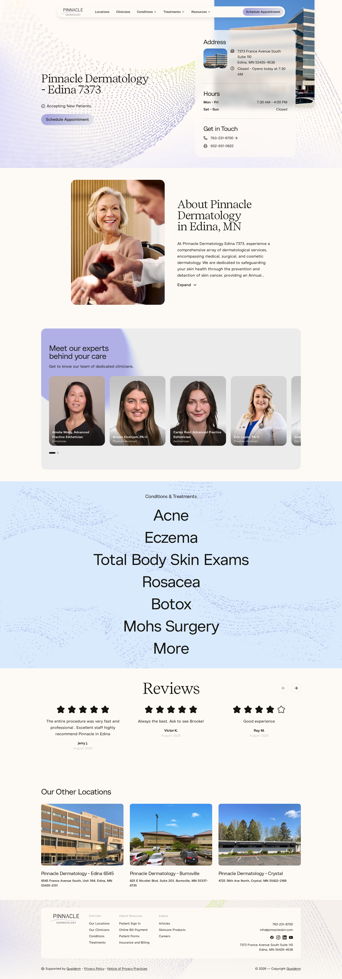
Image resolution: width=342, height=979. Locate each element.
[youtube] (291, 937)
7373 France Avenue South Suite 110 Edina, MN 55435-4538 (259, 57)
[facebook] (272, 937)
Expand (184, 284)
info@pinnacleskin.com (276, 930)
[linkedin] (285, 937)
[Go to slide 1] (52, 453)
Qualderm (73, 969)
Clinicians (123, 12)
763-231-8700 (222, 138)
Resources (199, 12)
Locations (102, 12)
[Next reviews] (296, 688)
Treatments (172, 12)
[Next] (288, 415)
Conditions (145, 12)
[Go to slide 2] (58, 453)
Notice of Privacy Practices (127, 969)
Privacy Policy (94, 969)
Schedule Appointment (263, 12)
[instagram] (278, 937)
